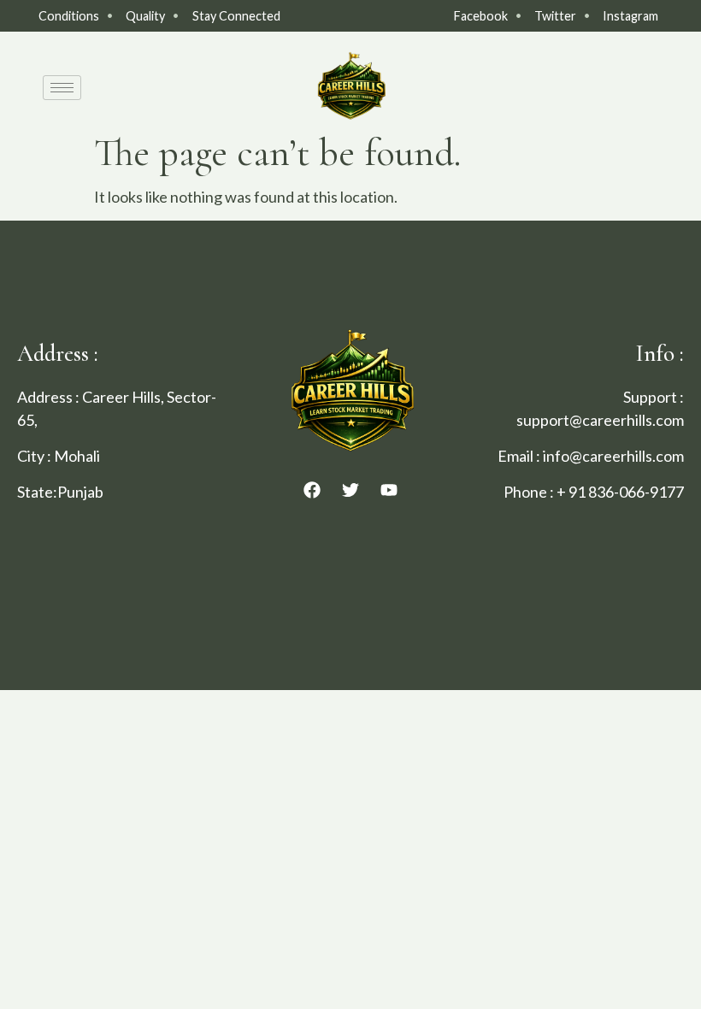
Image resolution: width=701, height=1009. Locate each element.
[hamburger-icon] (62, 87)
